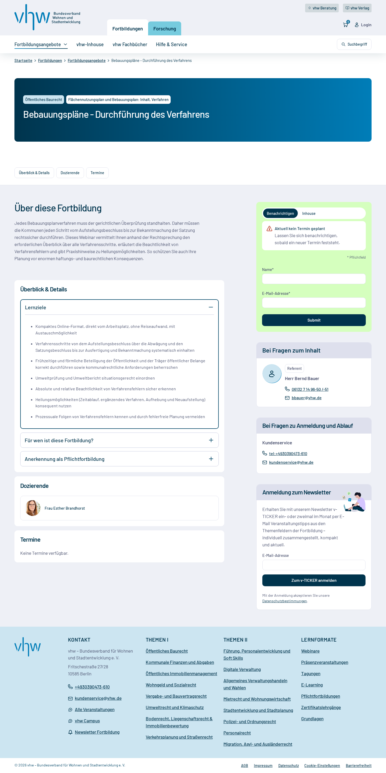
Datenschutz (288, 765)
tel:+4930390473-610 (288, 453)
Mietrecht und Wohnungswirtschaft (257, 698)
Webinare (310, 650)
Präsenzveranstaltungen (324, 662)
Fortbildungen (127, 28)
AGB (244, 765)
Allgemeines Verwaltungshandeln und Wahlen (255, 684)
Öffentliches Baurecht (167, 650)
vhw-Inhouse (90, 44)
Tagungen (310, 673)
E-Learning (312, 684)
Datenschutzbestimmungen (284, 601)
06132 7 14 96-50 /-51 (309, 389)
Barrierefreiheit (359, 765)
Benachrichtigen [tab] (280, 213)
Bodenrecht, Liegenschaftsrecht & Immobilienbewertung (179, 722)
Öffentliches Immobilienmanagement (181, 673)
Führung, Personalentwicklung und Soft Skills (256, 654)
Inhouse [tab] (309, 213)
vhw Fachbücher (130, 44)
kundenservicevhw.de (291, 462)
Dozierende (70, 172)
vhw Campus (87, 720)
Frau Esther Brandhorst (65, 508)
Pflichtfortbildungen (320, 696)
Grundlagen (312, 718)
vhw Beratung (324, 8)
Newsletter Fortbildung (97, 731)
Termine (97, 172)
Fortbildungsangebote (37, 44)
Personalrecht (237, 732)
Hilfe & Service (171, 44)
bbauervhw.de (306, 398)
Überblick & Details (34, 172)
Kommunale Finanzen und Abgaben (180, 662)
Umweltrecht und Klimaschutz (175, 707)
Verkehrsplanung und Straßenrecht (179, 736)
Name (267, 269)
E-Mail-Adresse (275, 293)
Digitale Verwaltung (242, 669)
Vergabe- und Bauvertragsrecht (176, 696)
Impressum (263, 765)
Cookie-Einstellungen (322, 765)
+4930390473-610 (92, 686)
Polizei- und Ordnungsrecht (249, 721)
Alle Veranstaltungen (94, 709)
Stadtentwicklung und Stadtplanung (258, 710)
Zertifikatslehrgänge (321, 707)
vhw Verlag (360, 8)
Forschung (164, 28)
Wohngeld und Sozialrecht (171, 684)
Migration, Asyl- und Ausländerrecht (257, 744)
